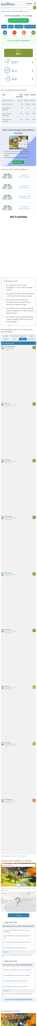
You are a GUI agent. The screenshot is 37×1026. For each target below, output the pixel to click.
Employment (22, 336)
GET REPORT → (18, 162)
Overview (4, 26)
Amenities (5, 339)
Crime (14, 339)
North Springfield (18, 11)
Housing (23, 339)
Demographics (19, 26)
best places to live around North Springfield (16, 856)
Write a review (5, 955)
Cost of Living (14, 336)
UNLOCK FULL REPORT (19, 20)
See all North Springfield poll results (18, 999)
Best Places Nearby (30, 26)
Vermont (8, 11)
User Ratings (31, 339)
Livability (28, 3)
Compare (18, 915)
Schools (31, 336)
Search (3, 11)
